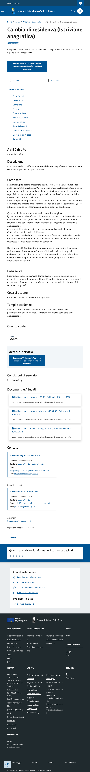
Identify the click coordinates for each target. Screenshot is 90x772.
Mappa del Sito (70, 762)
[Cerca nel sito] (79, 11)
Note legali (50, 678)
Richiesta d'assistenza (54, 711)
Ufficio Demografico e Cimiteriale (25, 455)
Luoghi (68, 651)
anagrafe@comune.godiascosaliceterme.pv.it (29, 470)
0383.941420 (24, 499)
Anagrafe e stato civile (32, 21)
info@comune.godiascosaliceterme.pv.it (32, 503)
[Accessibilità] (7, 764)
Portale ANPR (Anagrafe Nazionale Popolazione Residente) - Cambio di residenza (27, 66)
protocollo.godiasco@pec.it (26, 473)
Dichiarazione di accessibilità (54, 684)
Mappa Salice (32, 708)
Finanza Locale (32, 689)
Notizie (68, 635)
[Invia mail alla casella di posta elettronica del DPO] (15, 746)
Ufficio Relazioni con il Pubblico (24, 491)
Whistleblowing (33, 712)
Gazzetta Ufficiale (34, 693)
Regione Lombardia (13, 3)
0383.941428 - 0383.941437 (31, 463)
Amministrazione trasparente (54, 691)
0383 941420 (12, 689)
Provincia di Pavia (33, 686)
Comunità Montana (34, 701)
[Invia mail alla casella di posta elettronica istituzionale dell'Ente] (15, 701)
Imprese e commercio (54, 635)
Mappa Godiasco (33, 704)
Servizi (17, 21)
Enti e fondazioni (13, 643)
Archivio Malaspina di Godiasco (35, 676)
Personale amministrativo (15, 652)
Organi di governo (14, 647)
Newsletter (70, 677)
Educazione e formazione (35, 649)
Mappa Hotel (32, 697)
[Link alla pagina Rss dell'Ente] (67, 674)
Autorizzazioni (32, 643)
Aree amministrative (15, 635)
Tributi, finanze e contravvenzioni (54, 641)
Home (9, 21)
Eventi (68, 655)
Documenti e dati (14, 639)
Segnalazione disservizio (54, 700)
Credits (51, 762)
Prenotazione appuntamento (54, 705)
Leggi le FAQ (51, 695)
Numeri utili (11, 728)
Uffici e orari (11, 724)
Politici (9, 658)
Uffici (9, 662)
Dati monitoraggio (14, 762)
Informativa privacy (53, 674)
